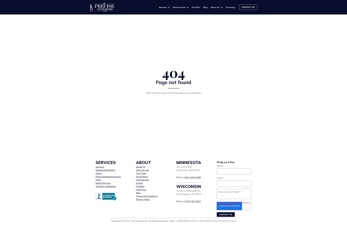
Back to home (173, 99)
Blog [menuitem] (138, 193)
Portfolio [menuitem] (140, 186)
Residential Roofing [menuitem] (105, 170)
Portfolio (196, 7)
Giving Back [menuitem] (142, 176)
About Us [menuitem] (140, 167)
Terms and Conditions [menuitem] (147, 196)
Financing (230, 7)
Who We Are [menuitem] (142, 170)
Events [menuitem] (139, 183)
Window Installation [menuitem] (106, 186)
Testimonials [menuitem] (142, 180)
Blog (205, 7)
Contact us (248, 7)
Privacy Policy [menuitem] (143, 199)
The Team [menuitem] (141, 173)
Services (163, 7)
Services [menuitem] (100, 167)
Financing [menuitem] (141, 189)
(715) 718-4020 (192, 201)
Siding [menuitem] (99, 173)
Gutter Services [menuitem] (103, 183)
